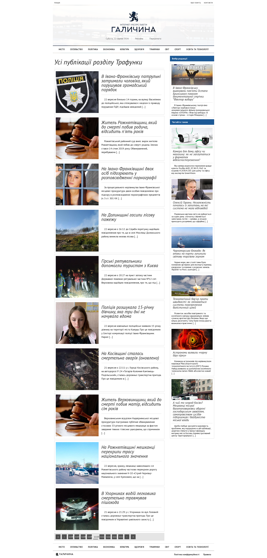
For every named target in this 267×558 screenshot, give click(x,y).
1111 (102, 536)
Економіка (109, 49)
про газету (196, 2)
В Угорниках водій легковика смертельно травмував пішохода (128, 497)
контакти (208, 2)
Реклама (139, 38)
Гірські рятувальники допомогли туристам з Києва (129, 263)
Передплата (155, 38)
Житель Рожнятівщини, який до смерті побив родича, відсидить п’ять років (129, 127)
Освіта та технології (197, 49)
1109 (90, 536)
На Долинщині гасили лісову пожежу (128, 217)
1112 (108, 536)
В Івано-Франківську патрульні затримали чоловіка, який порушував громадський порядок (131, 83)
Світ (167, 49)
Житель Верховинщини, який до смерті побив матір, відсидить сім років (131, 404)
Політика (93, 49)
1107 (77, 536)
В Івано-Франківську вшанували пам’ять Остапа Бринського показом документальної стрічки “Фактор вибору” (190, 93)
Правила (207, 554)
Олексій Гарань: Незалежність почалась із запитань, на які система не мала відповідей (192, 205)
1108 (83, 536)
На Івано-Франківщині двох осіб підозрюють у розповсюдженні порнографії (128, 173)
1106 (71, 536)
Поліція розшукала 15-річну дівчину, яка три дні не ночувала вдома (127, 311)
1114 (121, 536)
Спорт (178, 49)
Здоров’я (139, 49)
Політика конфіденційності (186, 554)
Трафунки (154, 49)
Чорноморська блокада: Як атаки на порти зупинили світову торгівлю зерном (189, 253)
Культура (124, 49)
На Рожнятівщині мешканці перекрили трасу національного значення (128, 451)
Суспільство (76, 49)
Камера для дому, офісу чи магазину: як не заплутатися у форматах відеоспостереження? (191, 155)
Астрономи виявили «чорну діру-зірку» (190, 354)
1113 (115, 536)
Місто (62, 49)
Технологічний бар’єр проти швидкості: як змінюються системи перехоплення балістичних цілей (190, 303)
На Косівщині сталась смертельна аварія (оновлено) (130, 355)
